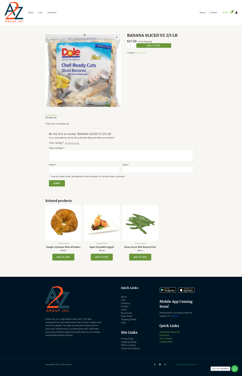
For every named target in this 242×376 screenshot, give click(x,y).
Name (52, 164)
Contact (213, 12)
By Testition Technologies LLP (186, 364)
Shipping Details (129, 319)
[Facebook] (160, 365)
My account (126, 313)
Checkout (51, 12)
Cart (40, 12)
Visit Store (164, 335)
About (202, 12)
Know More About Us (169, 332)
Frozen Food (141, 52)
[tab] (51, 117)
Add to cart (154, 45)
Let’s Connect (165, 338)
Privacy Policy (127, 338)
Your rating (56, 142)
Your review (57, 148)
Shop (30, 12)
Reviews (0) (51, 117)
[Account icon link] (236, 12)
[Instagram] (165, 365)
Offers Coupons (128, 345)
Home (124, 309)
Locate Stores (165, 341)
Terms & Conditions (130, 348)
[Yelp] (155, 365)
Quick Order (126, 316)
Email (125, 164)
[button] (116, 37)
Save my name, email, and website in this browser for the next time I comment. (88, 176)
